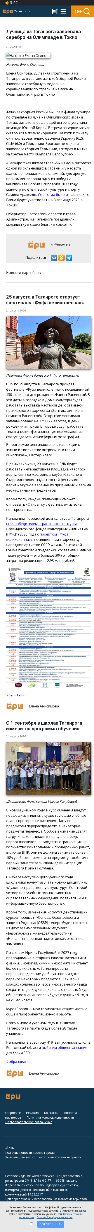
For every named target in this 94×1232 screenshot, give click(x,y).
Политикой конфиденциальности (55, 1217)
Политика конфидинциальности (50, 1117)
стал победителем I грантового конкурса (41, 523)
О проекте (13, 1113)
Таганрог (20, 11)
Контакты (51, 1113)
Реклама (32, 1113)
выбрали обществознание (64, 1047)
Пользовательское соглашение (28, 1122)
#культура (15, 694)
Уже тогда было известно (59, 194)
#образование (18, 1061)
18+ (78, 11)
